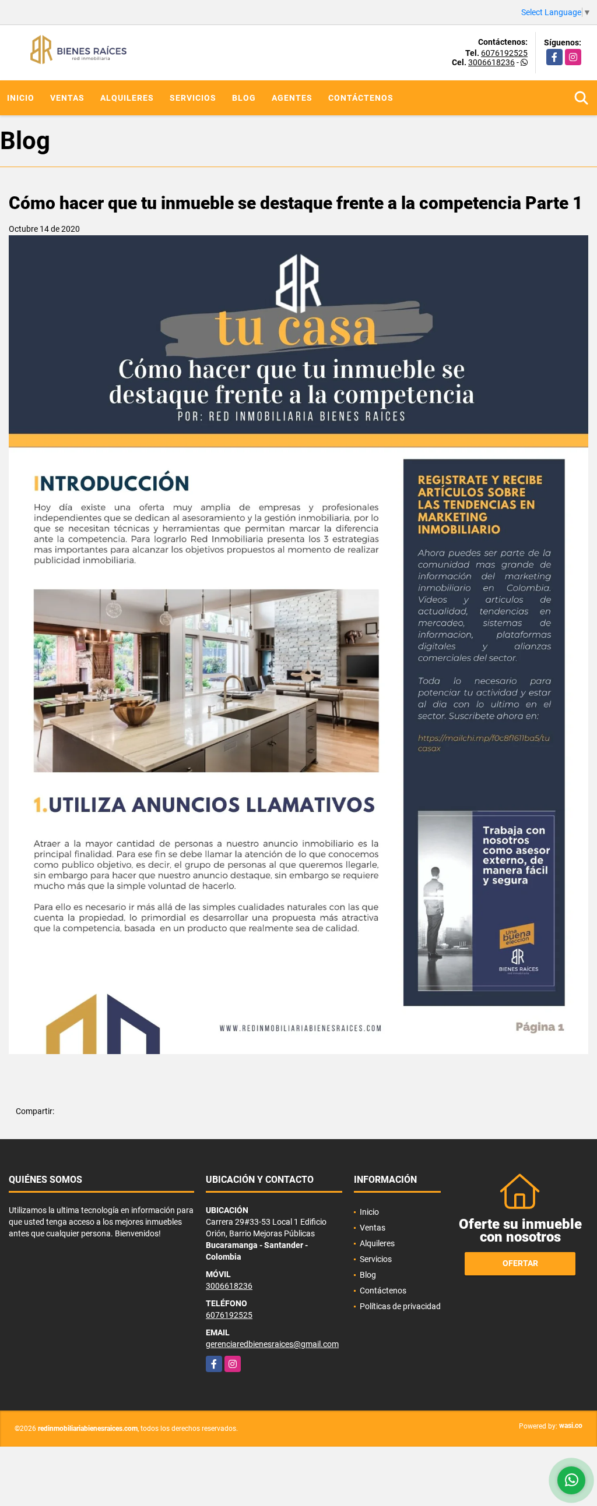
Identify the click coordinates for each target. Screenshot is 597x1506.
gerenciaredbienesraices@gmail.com (272, 1344)
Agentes (292, 97)
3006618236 (491, 62)
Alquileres (127, 97)
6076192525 (504, 53)
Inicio (20, 97)
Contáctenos (361, 97)
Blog (244, 97)
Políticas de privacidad (400, 1306)
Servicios (193, 97)
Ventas (67, 97)
